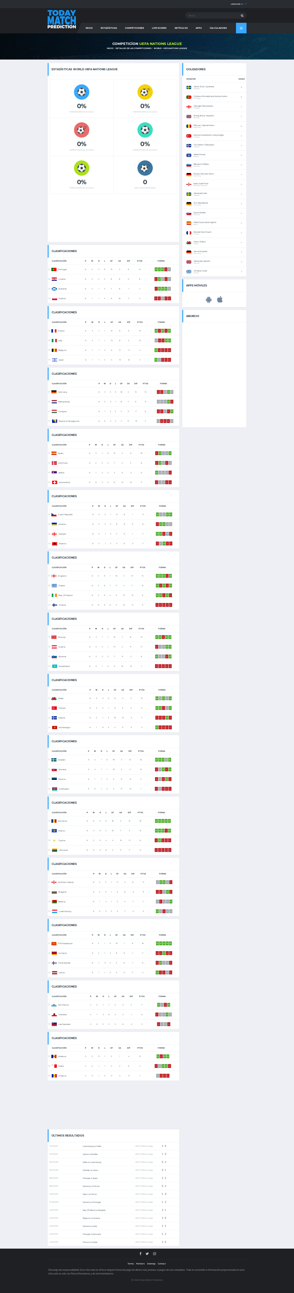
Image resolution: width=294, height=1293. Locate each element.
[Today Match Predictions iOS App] (220, 301)
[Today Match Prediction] (61, 19)
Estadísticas (109, 28)
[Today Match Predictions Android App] (208, 301)
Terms (131, 1263)
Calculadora (218, 28)
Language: (237, 4)
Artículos (181, 28)
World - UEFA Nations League (170, 48)
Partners (140, 1263)
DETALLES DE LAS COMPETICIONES (134, 48)
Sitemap (151, 1263)
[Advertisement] (113, 216)
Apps (199, 28)
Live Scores (159, 28)
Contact (162, 1263)
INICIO (89, 28)
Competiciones (134, 28)
